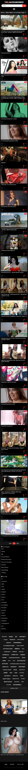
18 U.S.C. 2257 (20, 764)
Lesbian (13, 551)
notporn (21, 672)
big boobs (13, 628)
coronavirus (13, 581)
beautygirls (13, 607)
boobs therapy (20, 645)
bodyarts (13, 597)
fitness (23, 678)
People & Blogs (13, 570)
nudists (13, 612)
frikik (21, 675)
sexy (13, 626)
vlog (9, 660)
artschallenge (13, 605)
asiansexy (13, 610)
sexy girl (21, 651)
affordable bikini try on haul (17, 663)
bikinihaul (15, 675)
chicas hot (22, 669)
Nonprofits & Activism (13, 559)
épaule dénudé (20, 639)
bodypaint (13, 591)
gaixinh (6, 639)
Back (10, 543)
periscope (12, 639)
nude (16, 672)
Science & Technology (13, 562)
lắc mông (8, 684)
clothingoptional (13, 623)
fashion (14, 651)
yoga (14, 660)
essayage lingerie (7, 669)
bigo (23, 681)
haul (23, 648)
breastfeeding (8, 681)
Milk (13, 554)
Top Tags (5, 576)
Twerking (13, 572)
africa (13, 599)
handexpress (7, 651)
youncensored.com (12, 767)
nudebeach (13, 620)
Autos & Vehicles (13, 556)
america (13, 594)
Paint (13, 548)
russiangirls (13, 602)
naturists (13, 615)
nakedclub (5, 666)
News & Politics (13, 567)
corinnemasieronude (14, 657)
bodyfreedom (13, 618)
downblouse (14, 654)
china (13, 586)
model (23, 657)
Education (13, 564)
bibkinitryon (15, 678)
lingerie (4, 657)
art (13, 578)
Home (5, 764)
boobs (15, 669)
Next (18, 543)
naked (13, 584)
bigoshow (4, 636)
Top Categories (6, 546)
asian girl (16, 681)
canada (13, 589)
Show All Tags (14, 688)
